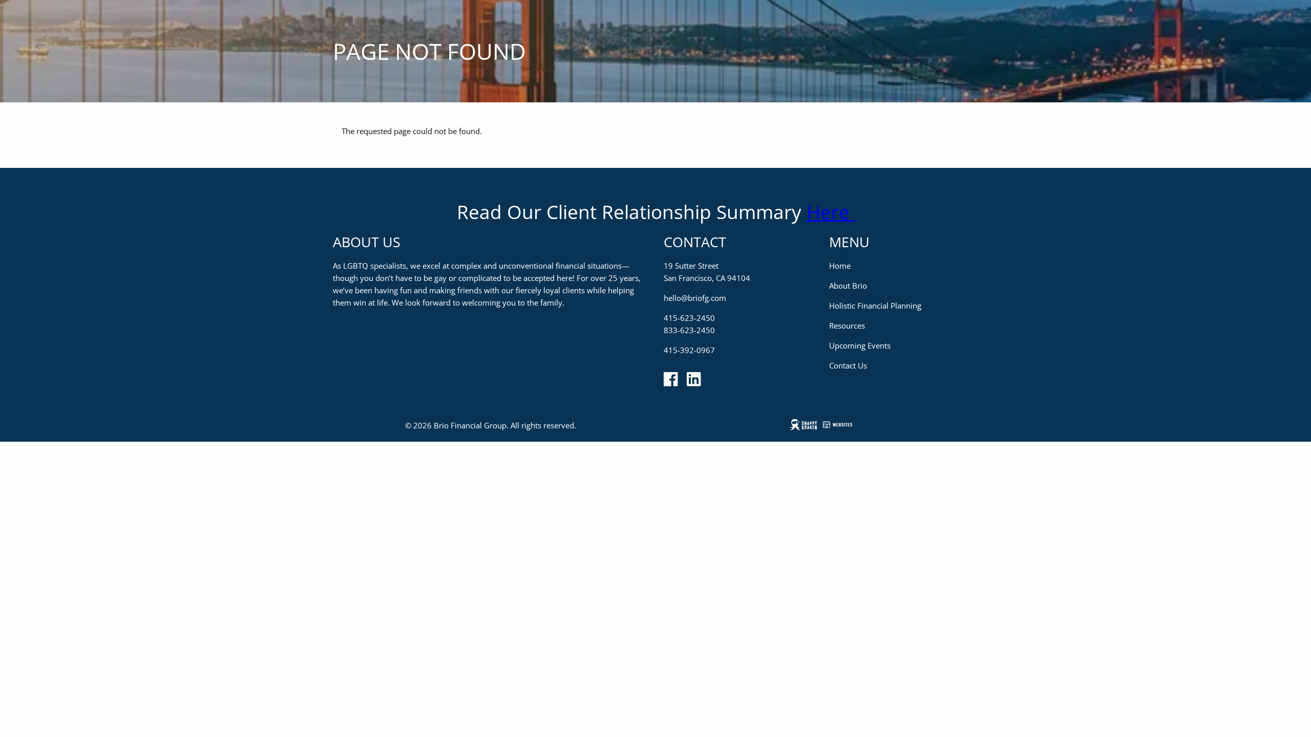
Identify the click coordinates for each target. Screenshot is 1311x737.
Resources (847, 325)
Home (840, 266)
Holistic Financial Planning (875, 305)
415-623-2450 (689, 318)
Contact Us (848, 365)
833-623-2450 (689, 330)
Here (831, 212)
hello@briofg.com (695, 298)
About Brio (848, 285)
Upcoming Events (860, 345)
